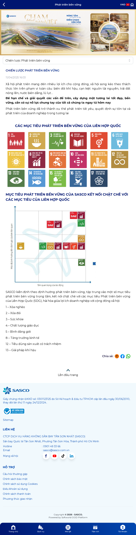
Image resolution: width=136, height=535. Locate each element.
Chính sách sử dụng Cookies (20, 484)
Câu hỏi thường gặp (15, 474)
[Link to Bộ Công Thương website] (13, 411)
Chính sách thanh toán (17, 493)
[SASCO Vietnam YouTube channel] (54, 455)
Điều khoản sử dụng (15, 488)
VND (122, 4)
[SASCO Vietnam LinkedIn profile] (71, 455)
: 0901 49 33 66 (51, 446)
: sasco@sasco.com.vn (55, 450)
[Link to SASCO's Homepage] (16, 390)
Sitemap (8, 420)
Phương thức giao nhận (17, 498)
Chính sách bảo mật (15, 479)
